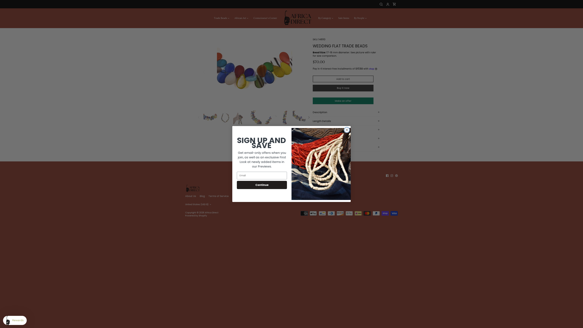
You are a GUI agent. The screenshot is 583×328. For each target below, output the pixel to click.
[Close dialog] (346, 130)
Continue (262, 185)
